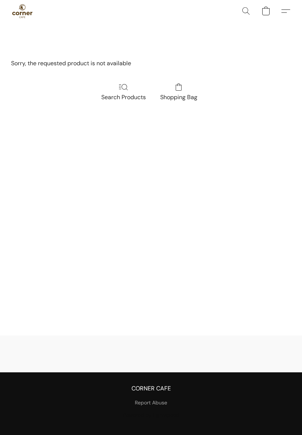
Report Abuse (151, 402)
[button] (22, 11)
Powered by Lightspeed (151, 415)
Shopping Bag (178, 97)
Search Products (123, 97)
